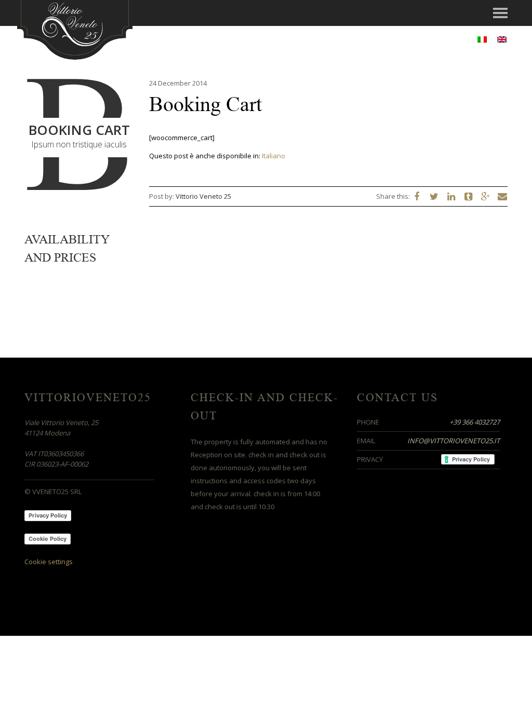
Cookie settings (48, 561)
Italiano (273, 155)
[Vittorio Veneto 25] (75, 28)
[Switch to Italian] (482, 39)
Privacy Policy (48, 515)
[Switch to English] (502, 39)
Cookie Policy (47, 538)
